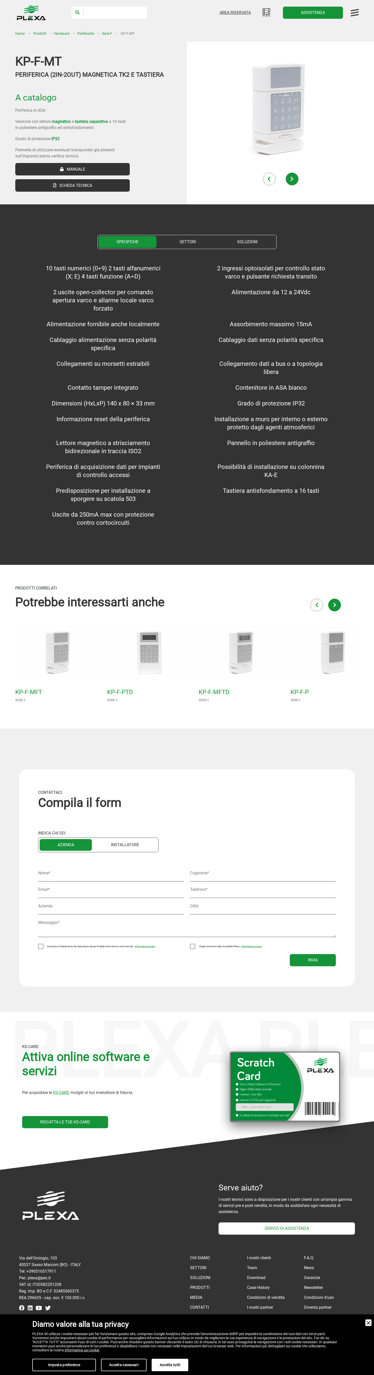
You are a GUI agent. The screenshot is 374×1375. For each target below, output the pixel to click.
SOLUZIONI (247, 241)
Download (256, 1277)
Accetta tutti (170, 1365)
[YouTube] (39, 1308)
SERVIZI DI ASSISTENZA (287, 1228)
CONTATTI (199, 1307)
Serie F (107, 33)
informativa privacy (145, 946)
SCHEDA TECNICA (74, 185)
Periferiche (85, 33)
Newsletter (313, 1287)
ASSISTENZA (313, 12)
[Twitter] (48, 1308)
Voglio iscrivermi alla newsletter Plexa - (230, 946)
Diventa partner (318, 1307)
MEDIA (196, 1297)
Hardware (62, 33)
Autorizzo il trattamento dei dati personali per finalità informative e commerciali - (101, 946)
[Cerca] (77, 12)
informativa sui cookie (82, 1350)
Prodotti (39, 33)
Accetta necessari (123, 1365)
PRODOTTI (200, 1287)
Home (20, 33)
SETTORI (188, 241)
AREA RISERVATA (235, 12)
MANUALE (74, 169)
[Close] (368, 1322)
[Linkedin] (30, 1308)
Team (252, 1267)
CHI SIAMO (200, 1257)
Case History (258, 1287)
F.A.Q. (309, 1257)
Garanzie (312, 1277)
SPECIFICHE (127, 241)
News (309, 1267)
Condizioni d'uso (319, 1297)
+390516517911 (41, 1271)
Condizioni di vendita (266, 1297)
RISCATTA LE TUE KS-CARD (65, 1122)
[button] (269, 179)
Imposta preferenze (64, 1365)
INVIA (313, 960)
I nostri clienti (259, 1257)
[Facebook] (22, 1308)
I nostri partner (260, 1307)
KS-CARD (61, 1092)
